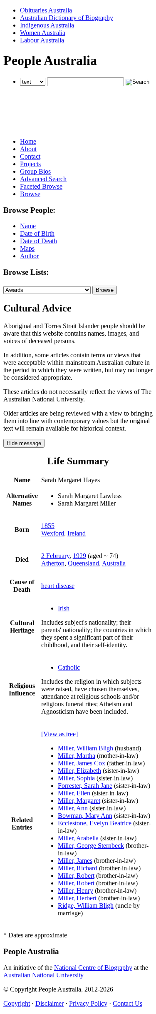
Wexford (52, 533)
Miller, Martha (76, 755)
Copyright (16, 1003)
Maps (27, 248)
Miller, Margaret (79, 800)
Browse (30, 193)
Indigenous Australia (47, 25)
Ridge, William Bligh (86, 905)
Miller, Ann (73, 808)
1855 (47, 525)
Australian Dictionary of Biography (66, 17)
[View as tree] (59, 733)
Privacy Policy (88, 1003)
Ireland (76, 533)
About (28, 148)
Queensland (83, 563)
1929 (79, 555)
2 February (55, 555)
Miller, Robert (76, 875)
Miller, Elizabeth (79, 770)
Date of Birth (37, 233)
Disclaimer (49, 1003)
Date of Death (38, 240)
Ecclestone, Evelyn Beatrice (94, 823)
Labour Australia (42, 40)
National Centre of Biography (93, 967)
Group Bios (35, 171)
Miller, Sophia (76, 778)
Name (28, 225)
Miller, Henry (75, 890)
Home (28, 141)
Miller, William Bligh (85, 748)
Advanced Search (43, 178)
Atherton (52, 563)
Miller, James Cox (81, 763)
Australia (114, 563)
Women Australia (42, 32)
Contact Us (127, 1003)
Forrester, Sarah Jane (85, 785)
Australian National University (43, 975)
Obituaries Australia (46, 10)
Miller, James (75, 860)
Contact (30, 156)
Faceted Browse (41, 186)
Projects (30, 163)
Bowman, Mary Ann (85, 815)
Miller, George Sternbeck (91, 845)
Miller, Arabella (78, 838)
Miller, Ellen (74, 793)
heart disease (57, 585)
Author (29, 255)
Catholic (69, 667)
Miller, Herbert (77, 898)
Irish (63, 608)
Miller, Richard (77, 868)
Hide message (24, 443)
